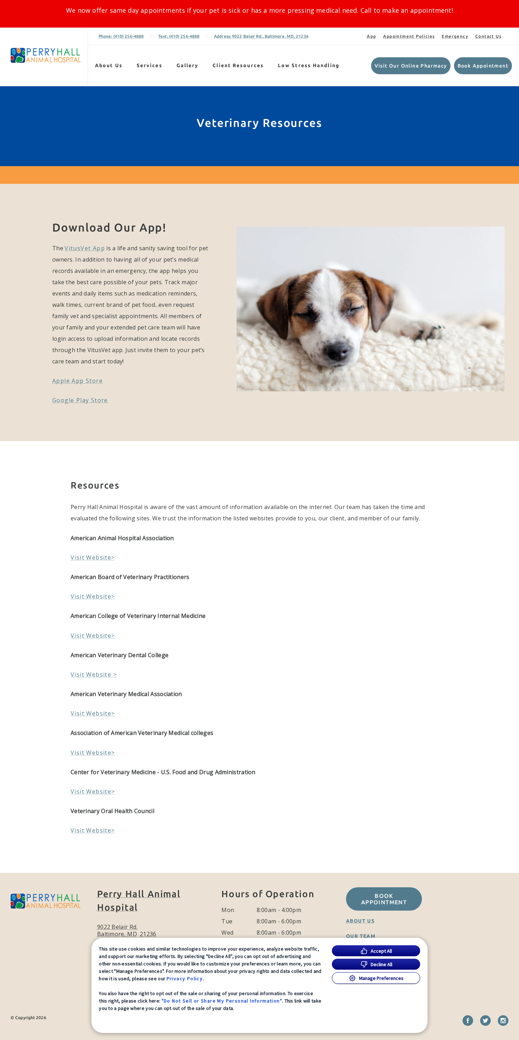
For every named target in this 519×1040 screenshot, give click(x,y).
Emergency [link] (455, 36)
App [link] (371, 36)
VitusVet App (85, 248)
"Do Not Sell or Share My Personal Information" (222, 1001)
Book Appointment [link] (483, 66)
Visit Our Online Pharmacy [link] (411, 66)
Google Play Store (80, 400)
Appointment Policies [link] (409, 36)
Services (149, 65)
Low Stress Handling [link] (308, 65)
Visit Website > (94, 674)
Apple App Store (77, 381)
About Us (109, 65)
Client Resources (238, 65)
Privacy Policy (185, 978)
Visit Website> (93, 557)
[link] (45, 55)
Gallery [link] (188, 65)
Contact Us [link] (488, 36)
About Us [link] (360, 921)
